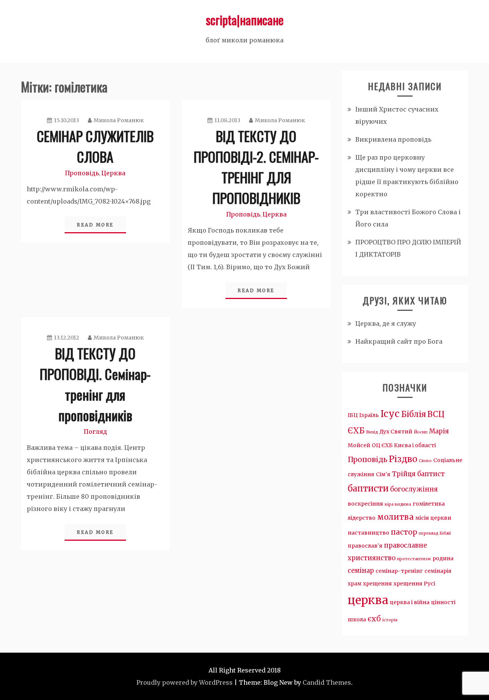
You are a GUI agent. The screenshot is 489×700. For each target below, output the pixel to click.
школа (357, 619)
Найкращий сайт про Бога (398, 341)
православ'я (365, 545)
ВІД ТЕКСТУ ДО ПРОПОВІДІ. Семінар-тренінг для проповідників (95, 384)
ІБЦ (353, 415)
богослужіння (414, 489)
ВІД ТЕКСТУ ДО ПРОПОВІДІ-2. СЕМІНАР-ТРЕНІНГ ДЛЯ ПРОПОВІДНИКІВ (256, 167)
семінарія (438, 570)
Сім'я (383, 474)
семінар (361, 571)
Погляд (95, 431)
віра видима (398, 504)
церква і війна (409, 602)
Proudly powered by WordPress (184, 682)
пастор (404, 532)
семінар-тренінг (399, 570)
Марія (439, 431)
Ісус (390, 414)
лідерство (362, 517)
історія (389, 620)
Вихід (372, 432)
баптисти (368, 488)
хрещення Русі (414, 583)
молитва (395, 517)
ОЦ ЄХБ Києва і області (404, 445)
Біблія (413, 414)
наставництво (368, 532)
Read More (95, 225)
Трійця (404, 474)
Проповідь (82, 173)
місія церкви (433, 517)
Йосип (420, 432)
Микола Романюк (119, 120)
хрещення (377, 583)
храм (354, 583)
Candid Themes (327, 682)
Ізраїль (369, 415)
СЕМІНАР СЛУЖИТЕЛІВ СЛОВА (95, 146)
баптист (431, 474)
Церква (113, 173)
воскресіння (365, 503)
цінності (443, 602)
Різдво (403, 459)
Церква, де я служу (385, 323)
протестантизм (414, 558)
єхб (374, 618)
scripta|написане (244, 20)
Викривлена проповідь (393, 139)
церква (368, 600)
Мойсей (359, 445)
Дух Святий (395, 431)
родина (442, 558)
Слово (425, 460)
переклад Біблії (435, 533)
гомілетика (429, 503)
